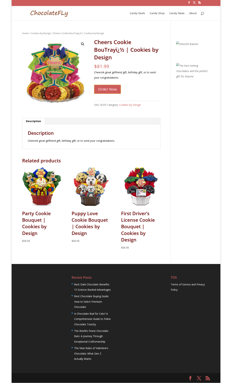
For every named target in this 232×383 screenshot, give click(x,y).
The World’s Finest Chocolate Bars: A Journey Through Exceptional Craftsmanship (91, 336)
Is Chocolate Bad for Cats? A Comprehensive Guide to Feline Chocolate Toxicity (92, 319)
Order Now (107, 89)
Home (25, 33)
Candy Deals (137, 13)
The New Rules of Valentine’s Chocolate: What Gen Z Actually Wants (91, 353)
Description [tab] (33, 121)
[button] (82, 44)
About (193, 13)
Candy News (177, 13)
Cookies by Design (41, 33)
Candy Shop (157, 13)
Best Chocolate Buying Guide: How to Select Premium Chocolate (91, 301)
